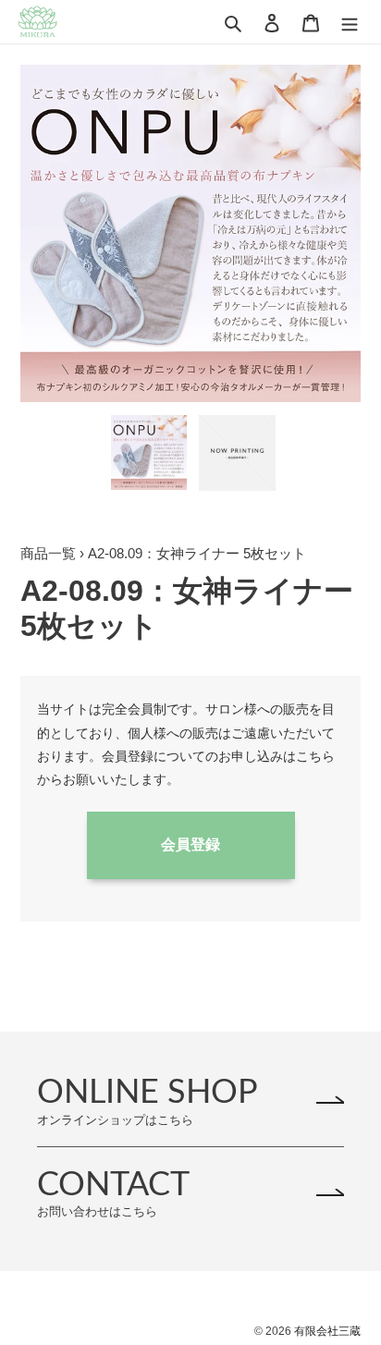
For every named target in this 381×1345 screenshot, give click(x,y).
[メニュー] (349, 21)
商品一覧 (48, 553)
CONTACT (113, 1192)
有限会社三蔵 (327, 1331)
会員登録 (190, 844)
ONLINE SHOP (147, 1100)
